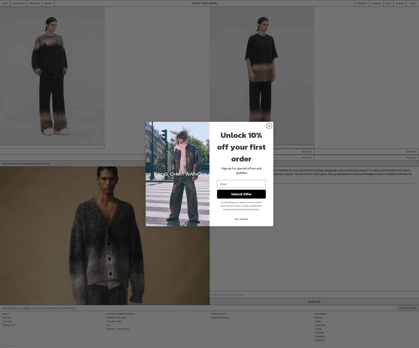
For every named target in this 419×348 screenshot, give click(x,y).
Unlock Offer (241, 194)
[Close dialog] (269, 126)
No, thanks (241, 219)
